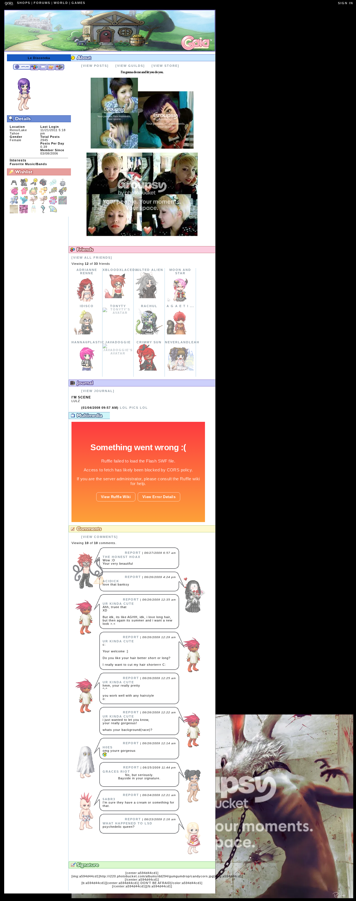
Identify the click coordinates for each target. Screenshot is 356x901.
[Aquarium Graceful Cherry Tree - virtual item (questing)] (44, 203)
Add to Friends (34, 67)
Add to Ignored (59, 67)
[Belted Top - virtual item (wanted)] (14, 185)
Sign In (345, 3)
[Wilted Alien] (149, 297)
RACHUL (149, 306)
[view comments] (99, 536)
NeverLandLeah (182, 342)
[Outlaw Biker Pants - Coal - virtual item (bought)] (24, 185)
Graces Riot (116, 771)
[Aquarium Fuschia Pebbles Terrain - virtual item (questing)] (24, 212)
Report (133, 552)
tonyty (118, 306)
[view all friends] (91, 257)
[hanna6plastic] (86, 369)
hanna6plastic (88, 342)
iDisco (87, 306)
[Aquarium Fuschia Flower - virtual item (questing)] (14, 194)
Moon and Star (180, 271)
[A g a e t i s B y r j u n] (180, 333)
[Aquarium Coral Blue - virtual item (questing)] (24, 203)
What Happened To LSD (127, 823)
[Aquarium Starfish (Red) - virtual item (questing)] (24, 194)
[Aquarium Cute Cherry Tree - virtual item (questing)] (34, 203)
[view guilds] (130, 65)
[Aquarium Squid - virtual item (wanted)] (34, 212)
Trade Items (51, 67)
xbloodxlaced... (121, 269)
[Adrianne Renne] (86, 300)
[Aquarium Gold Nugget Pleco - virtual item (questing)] (53, 194)
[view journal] (98, 391)
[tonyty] (118, 312)
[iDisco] (86, 333)
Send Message (43, 67)
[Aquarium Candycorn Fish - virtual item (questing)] (44, 194)
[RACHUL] (149, 333)
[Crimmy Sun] (149, 369)
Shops (23, 2)
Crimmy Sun (149, 342)
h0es (108, 747)
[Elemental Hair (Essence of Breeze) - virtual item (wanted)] (53, 185)
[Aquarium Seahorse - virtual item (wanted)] (44, 212)
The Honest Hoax (121, 557)
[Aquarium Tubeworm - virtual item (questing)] (53, 203)
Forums (42, 2)
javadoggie (118, 342)
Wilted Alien (149, 269)
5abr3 (109, 799)
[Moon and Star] (180, 300)
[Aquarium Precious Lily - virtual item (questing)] (14, 203)
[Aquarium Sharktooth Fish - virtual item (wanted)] (53, 212)
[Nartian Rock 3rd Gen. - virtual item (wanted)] (62, 185)
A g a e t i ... (180, 306)
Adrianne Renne (86, 271)
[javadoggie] (118, 353)
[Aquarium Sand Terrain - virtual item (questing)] (14, 212)
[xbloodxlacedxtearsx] (118, 297)
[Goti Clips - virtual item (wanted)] (44, 185)
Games (78, 2)
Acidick (111, 581)
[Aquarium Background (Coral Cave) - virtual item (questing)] (62, 203)
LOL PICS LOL (114, 407)
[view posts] (95, 65)
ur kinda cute (118, 603)
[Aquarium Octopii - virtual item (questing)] (34, 194)
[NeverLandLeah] (180, 369)
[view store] (165, 65)
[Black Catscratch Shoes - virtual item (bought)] (34, 185)
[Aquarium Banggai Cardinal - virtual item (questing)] (62, 194)
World (61, 2)
